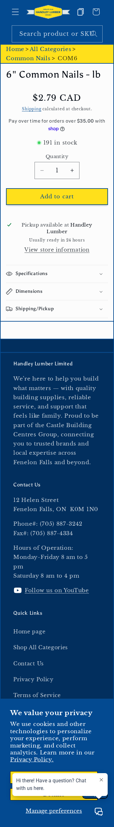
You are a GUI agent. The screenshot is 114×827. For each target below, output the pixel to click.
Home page (29, 631)
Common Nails (28, 58)
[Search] (94, 34)
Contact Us (28, 663)
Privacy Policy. (32, 759)
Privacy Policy (33, 679)
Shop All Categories (40, 647)
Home (15, 49)
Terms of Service (37, 695)
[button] (15, 12)
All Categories (51, 49)
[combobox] (57, 34)
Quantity (57, 156)
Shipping (31, 109)
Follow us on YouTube (57, 590)
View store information (56, 250)
